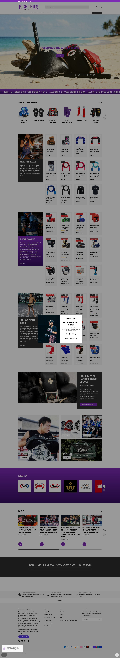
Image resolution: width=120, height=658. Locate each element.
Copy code (74, 338)
